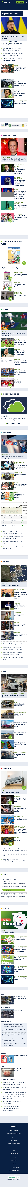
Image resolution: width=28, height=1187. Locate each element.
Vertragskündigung (14, 1167)
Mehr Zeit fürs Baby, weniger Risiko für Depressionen (15, 1035)
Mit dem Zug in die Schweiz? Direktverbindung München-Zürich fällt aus (14, 861)
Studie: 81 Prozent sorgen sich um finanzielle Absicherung (13, 537)
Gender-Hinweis (14, 1153)
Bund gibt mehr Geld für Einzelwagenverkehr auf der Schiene (13, 532)
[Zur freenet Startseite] (5, 1)
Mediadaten (14, 1160)
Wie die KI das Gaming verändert (12, 644)
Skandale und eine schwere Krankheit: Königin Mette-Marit (15, 1040)
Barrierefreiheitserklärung (14, 1133)
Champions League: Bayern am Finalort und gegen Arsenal (15, 1044)
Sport (5, 309)
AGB (14, 1150)
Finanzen (6, 432)
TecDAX (4, 525)
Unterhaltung (9, 135)
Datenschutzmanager (14, 1143)
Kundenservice (14, 1130)
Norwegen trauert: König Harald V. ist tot (14, 1030)
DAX (3, 520)
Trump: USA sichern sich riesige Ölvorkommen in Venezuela (12, 49)
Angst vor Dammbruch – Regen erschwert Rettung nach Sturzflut (13, 1025)
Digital (5, 562)
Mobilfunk (20, 2)
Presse (14, 1157)
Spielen (5, 908)
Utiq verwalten (14, 1147)
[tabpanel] (14, 29)
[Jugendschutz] (14, 1177)
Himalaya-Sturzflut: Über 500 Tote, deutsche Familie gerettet (13, 54)
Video (5, 875)
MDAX (3, 522)
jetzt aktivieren (7, 890)
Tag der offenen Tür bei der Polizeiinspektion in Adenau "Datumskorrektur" (11, 1108)
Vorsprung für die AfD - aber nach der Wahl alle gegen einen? (13, 59)
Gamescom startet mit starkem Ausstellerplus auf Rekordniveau (12, 648)
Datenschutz (14, 1140)
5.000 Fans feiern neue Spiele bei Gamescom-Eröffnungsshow (12, 653)
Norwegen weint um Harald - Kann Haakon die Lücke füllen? (13, 44)
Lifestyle (6, 768)
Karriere (14, 1163)
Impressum (14, 1137)
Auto (4, 671)
